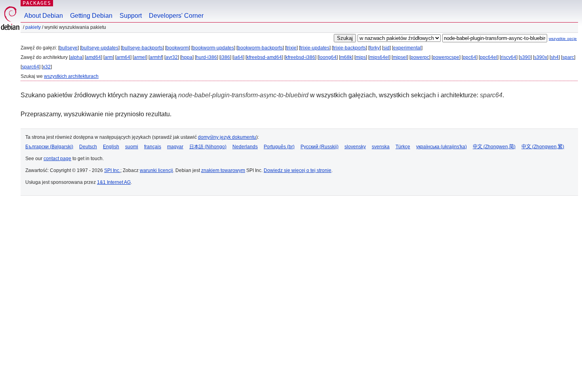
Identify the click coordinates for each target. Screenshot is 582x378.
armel (140, 57)
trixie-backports (349, 48)
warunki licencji (156, 170)
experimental (407, 48)
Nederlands (245, 146)
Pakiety (33, 27)
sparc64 (30, 67)
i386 (225, 57)
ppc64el (488, 57)
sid (386, 48)
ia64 (238, 57)
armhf (156, 57)
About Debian (43, 15)
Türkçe (403, 146)
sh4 (555, 57)
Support (131, 15)
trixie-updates (314, 48)
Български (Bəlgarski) (49, 146)
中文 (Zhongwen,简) (494, 146)
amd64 (93, 57)
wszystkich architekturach (71, 76)
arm (109, 57)
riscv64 (508, 57)
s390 (525, 57)
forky (374, 48)
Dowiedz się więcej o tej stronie (297, 170)
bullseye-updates (99, 48)
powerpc (420, 57)
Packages (37, 3)
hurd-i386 (206, 57)
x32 (47, 67)
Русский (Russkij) (320, 146)
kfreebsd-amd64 (264, 57)
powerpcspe (446, 57)
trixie (291, 48)
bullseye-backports (142, 48)
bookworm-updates (213, 48)
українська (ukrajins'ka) (441, 146)
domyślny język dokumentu (227, 137)
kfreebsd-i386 (300, 57)
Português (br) (279, 146)
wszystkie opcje (563, 38)
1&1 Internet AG (114, 182)
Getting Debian (91, 15)
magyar (175, 146)
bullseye (68, 48)
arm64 (123, 57)
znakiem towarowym (223, 170)
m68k (346, 57)
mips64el (379, 57)
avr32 (171, 57)
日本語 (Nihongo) (207, 146)
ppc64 (469, 57)
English (111, 146)
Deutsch (88, 146)
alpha (76, 57)
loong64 (328, 57)
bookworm (177, 48)
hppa (186, 57)
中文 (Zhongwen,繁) (542, 146)
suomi (131, 146)
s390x (540, 57)
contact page (57, 158)
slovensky (355, 146)
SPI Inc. (112, 170)
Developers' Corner (176, 15)
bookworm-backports (260, 48)
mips (361, 57)
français (152, 146)
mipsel (400, 57)
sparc (568, 57)
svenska (381, 146)
